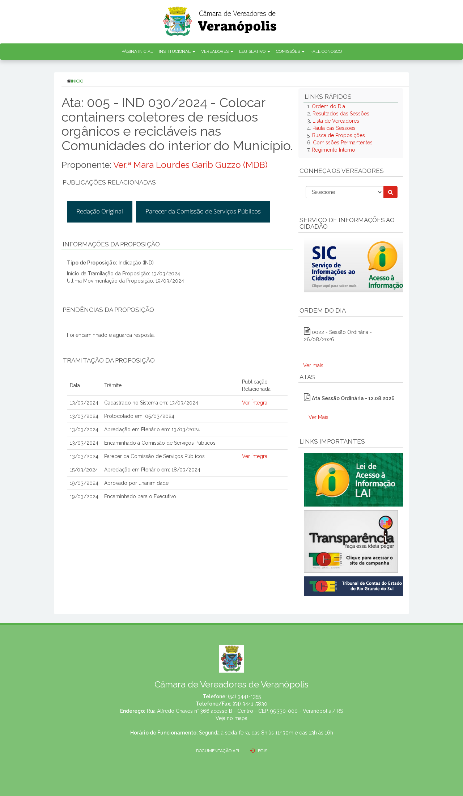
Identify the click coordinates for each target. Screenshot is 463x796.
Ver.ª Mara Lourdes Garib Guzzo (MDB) (190, 165)
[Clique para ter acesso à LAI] (355, 479)
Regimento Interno (333, 150)
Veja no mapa (231, 718)
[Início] (220, 19)
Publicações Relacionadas (109, 182)
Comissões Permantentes (343, 142)
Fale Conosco (326, 51)
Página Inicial (137, 51)
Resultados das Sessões (341, 114)
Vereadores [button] (215, 51)
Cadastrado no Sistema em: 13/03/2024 (151, 403)
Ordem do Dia (328, 106)
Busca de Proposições (338, 135)
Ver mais (313, 365)
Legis (260, 750)
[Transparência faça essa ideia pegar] (351, 541)
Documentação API (217, 750)
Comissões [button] (288, 51)
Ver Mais (318, 417)
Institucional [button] (175, 51)
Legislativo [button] (253, 51)
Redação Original (99, 211)
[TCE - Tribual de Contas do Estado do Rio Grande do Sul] (355, 585)
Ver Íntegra (254, 403)
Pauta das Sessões (334, 128)
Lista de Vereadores (336, 121)
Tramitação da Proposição (109, 360)
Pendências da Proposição (108, 309)
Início (77, 81)
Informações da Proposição (111, 244)
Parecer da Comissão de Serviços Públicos (203, 211)
